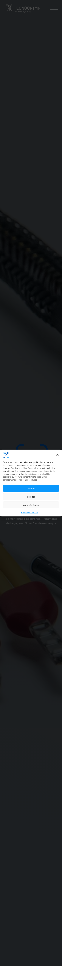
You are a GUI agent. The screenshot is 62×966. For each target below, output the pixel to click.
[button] (57, 454)
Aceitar (31, 488)
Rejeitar (31, 496)
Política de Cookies (29, 512)
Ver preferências (31, 504)
